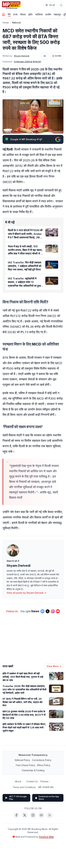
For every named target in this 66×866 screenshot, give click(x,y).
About (18, 781)
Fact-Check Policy (25, 765)
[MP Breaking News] (11, 5)
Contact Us (32, 781)
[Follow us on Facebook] (42, 611)
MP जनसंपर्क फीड (46, 787)
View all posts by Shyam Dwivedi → (26, 592)
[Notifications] (61, 5)
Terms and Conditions (24, 787)
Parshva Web (46, 836)
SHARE (58, 56)
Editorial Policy (22, 760)
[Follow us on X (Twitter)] (48, 611)
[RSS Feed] (49, 815)
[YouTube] (41, 815)
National (16, 22)
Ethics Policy (43, 765)
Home (6, 22)
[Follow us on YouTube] (58, 611)
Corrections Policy (41, 760)
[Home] (3, 14)
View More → (54, 666)
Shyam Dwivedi (21, 56)
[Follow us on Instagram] (53, 611)
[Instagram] (33, 815)
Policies (44, 781)
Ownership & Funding (33, 770)
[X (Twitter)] (24, 815)
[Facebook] (16, 815)
